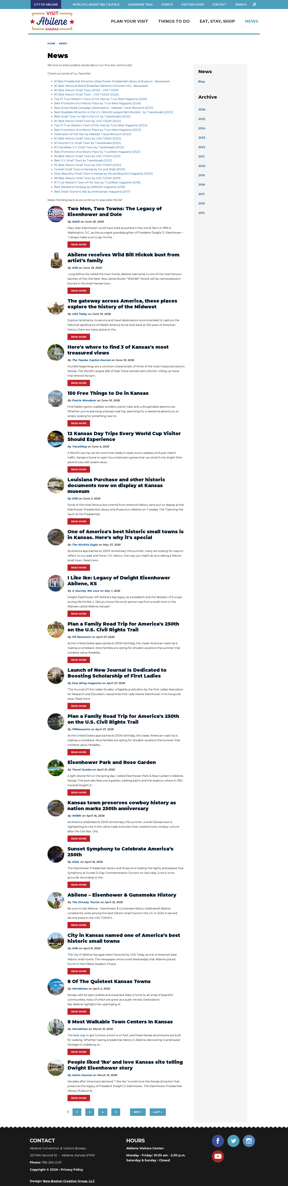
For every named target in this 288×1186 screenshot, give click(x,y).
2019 (201, 175)
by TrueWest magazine (116, 182)
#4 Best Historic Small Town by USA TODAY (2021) (87, 156)
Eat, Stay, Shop (217, 21)
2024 (202, 128)
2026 (201, 109)
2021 (201, 156)
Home (51, 43)
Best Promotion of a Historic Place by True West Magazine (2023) (97, 129)
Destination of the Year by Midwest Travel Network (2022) (92, 134)
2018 (201, 184)
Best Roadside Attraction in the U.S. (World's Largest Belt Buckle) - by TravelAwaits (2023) (113, 112)
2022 (201, 147)
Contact (219, 4)
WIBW (76, 815)
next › (138, 1112)
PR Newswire (81, 637)
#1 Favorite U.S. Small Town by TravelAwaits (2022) (87, 143)
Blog (201, 81)
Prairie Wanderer (84, 400)
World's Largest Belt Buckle (96, 4)
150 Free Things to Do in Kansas (108, 393)
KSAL (75, 861)
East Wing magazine (86, 683)
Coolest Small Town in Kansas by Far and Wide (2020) (89, 169)
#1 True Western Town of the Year (77, 182)
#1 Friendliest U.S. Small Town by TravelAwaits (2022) (89, 147)
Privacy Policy (72, 1170)
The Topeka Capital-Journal (91, 360)
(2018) (136, 182)
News (251, 21)
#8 (56, 178)
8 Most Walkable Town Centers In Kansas (120, 1022)
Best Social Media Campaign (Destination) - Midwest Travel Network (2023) (103, 107)
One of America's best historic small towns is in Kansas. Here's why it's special (126, 534)
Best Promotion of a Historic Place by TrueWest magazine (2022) (97, 151)
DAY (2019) (113, 178)
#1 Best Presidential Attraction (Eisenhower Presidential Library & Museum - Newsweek (112, 81)
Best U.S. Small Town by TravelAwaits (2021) (83, 160)
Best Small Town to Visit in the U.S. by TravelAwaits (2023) (92, 116)
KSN (75, 267)
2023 (201, 137)
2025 (201, 119)
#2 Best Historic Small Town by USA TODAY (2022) (87, 138)
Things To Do (174, 21)
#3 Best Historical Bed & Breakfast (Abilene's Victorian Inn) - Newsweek (101, 85)
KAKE (76, 221)
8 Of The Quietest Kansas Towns (109, 981)
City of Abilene (46, 4)
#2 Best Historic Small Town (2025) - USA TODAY (86, 90)
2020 (201, 166)
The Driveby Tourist (85, 902)
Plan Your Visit (129, 21)
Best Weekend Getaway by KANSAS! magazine (85, 187)
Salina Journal (82, 1075)
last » (157, 1112)
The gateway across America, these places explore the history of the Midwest (122, 304)
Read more (78, 244)
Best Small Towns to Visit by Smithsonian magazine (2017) (92, 191)
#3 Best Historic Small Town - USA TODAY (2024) (86, 94)
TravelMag (79, 446)
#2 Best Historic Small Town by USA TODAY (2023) (87, 121)
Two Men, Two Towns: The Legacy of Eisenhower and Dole (115, 211)
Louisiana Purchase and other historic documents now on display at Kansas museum (116, 485)
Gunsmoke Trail (140, 4)
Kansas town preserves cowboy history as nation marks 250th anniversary (122, 805)
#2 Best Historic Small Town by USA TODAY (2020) (87, 165)
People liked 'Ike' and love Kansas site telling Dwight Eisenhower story (125, 1065)
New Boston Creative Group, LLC (69, 1181)
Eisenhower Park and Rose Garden (112, 762)
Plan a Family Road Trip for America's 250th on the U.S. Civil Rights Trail (123, 627)
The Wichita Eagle (85, 544)
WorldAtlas (80, 988)
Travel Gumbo (82, 769)
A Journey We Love (85, 590)
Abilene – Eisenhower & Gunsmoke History (122, 895)
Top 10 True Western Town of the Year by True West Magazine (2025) (100, 99)
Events (167, 4)
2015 (201, 213)
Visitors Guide (192, 4)
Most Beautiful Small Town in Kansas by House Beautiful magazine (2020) (103, 173)
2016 (201, 203)
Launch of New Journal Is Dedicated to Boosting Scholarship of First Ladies (117, 673)
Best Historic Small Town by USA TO (82, 178)
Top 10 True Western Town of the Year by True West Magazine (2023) (100, 125)
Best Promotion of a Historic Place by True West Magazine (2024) (97, 103)
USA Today (79, 314)
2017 (201, 194)
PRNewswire (81, 729)
